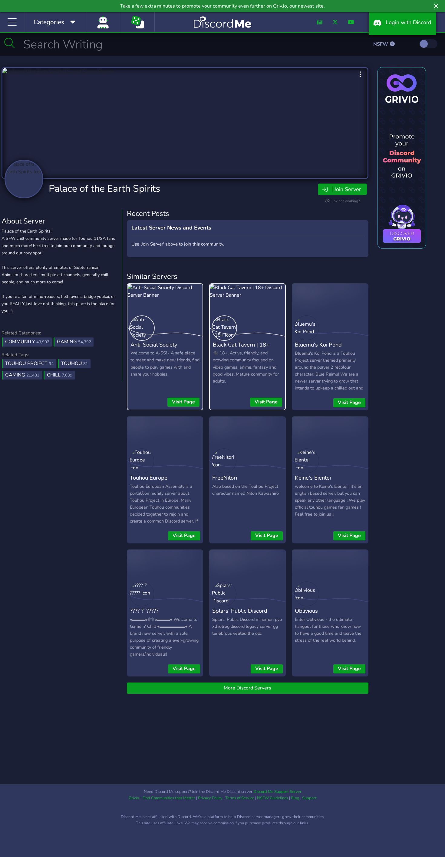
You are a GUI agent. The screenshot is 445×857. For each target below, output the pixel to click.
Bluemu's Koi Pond (318, 344)
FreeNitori (224, 477)
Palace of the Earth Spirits (104, 188)
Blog (295, 798)
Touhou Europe (148, 477)
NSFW (381, 44)
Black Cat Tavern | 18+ (241, 344)
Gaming (74, 341)
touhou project (29, 363)
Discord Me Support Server (277, 791)
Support (309, 798)
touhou (74, 363)
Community (27, 341)
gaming (22, 375)
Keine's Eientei (313, 477)
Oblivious (306, 610)
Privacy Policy (210, 798)
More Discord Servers (247, 688)
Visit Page (183, 402)
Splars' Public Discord (239, 610)
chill (59, 375)
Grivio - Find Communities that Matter (162, 798)
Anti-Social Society (153, 344)
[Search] (10, 43)
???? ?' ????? (144, 610)
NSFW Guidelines (272, 798)
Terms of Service (239, 798)
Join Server (347, 189)
